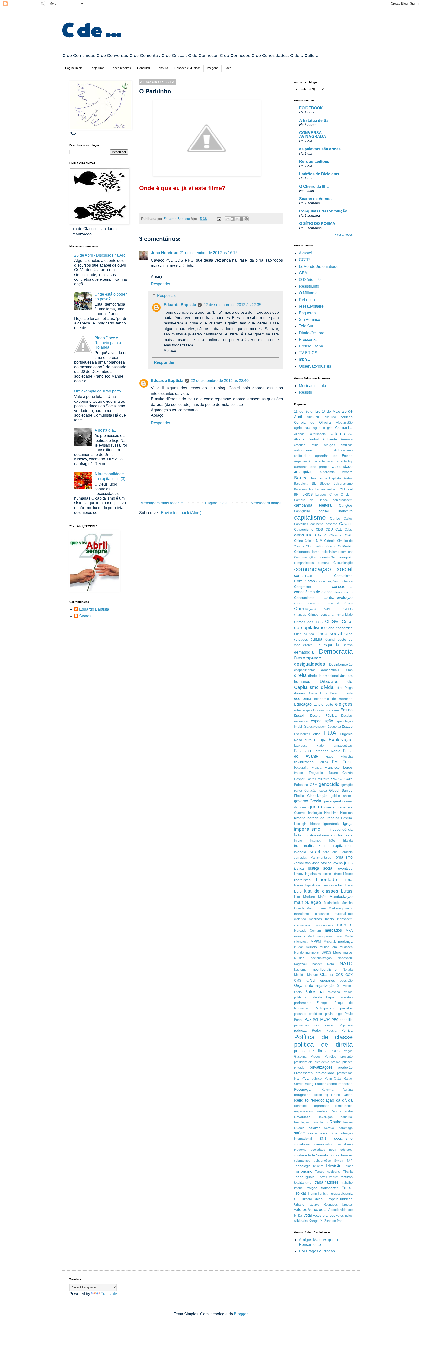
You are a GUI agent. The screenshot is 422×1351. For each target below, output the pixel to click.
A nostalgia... (106, 430)
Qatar (338, 1078)
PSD (305, 1078)
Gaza (337, 778)
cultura (316, 639)
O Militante (308, 293)
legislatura (313, 874)
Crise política (304, 634)
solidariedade (304, 1155)
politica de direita (323, 1044)
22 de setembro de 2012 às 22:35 (232, 305)
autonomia (327, 472)
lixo (340, 885)
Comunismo (343, 576)
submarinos (302, 1160)
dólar (339, 688)
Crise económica (339, 628)
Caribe (335, 518)
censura (302, 534)
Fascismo (302, 751)
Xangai (314, 1221)
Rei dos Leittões (314, 161)
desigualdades (309, 664)
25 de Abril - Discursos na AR (99, 255)
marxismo (301, 914)
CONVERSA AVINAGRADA (312, 135)
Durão (334, 693)
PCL (316, 1020)
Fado (320, 745)
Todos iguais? (305, 1177)
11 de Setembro (307, 411)
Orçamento (303, 985)
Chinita (309, 541)
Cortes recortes (121, 68)
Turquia (334, 1193)
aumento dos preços (311, 467)
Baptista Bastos (341, 478)
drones (299, 693)
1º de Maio (331, 411)
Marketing (336, 908)
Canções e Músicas (187, 68)
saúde (299, 1133)
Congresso (302, 587)
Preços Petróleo (324, 1056)
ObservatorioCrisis (315, 366)
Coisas (331, 546)
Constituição (343, 592)
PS (296, 1078)
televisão (333, 1166)
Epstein (300, 715)
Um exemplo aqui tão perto (97, 391)
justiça (299, 868)
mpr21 (304, 359)
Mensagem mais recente (161, 503)
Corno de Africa (339, 603)
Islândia (300, 852)
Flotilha (323, 762)
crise (331, 620)
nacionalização (321, 958)
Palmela (316, 997)
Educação (303, 704)
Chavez (335, 535)
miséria (299, 936)
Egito (329, 704)
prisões (347, 1062)
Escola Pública (323, 715)
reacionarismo (326, 1084)
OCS (339, 975)
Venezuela (317, 1209)
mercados (333, 930)
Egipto (318, 704)
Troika (347, 1188)
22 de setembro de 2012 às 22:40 (220, 381)
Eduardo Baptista (180, 305)
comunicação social (323, 569)
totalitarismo (302, 1182)
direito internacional (323, 676)
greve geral (332, 801)
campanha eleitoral (313, 505)
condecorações (327, 581)
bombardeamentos (322, 489)
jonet (335, 852)
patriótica (315, 1014)
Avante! (305, 253)
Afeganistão (344, 422)
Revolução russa (306, 1122)
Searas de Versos (315, 199)
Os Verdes (345, 986)
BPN (339, 489)
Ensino (346, 710)
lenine (327, 874)
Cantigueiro (302, 511)
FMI (335, 762)
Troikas (300, 1193)
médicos (315, 919)
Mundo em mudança (336, 947)
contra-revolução (338, 597)
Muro (337, 952)
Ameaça (347, 439)
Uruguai (347, 1204)
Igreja (348, 823)
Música (299, 958)
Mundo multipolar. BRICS (312, 952)
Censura (162, 68)
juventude (345, 868)
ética (316, 734)
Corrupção (305, 608)
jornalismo (344, 857)
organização (324, 986)
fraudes (299, 773)
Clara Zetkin (315, 546)
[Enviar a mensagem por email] (227, 218)
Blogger (240, 1314)
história (299, 818)
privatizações (321, 1067)
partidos (346, 1008)
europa (320, 740)
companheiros (304, 563)
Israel (314, 851)
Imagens (212, 68)
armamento (339, 461)
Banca (301, 477)
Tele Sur (306, 326)
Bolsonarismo (343, 483)
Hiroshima (331, 813)
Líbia (347, 879)
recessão (345, 1084)
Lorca (349, 885)
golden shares (342, 796)
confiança (346, 581)
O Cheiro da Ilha (314, 186)
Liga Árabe (312, 885)
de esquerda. (328, 645)
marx (349, 908)
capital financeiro (336, 511)
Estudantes (302, 734)
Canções (346, 505)
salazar (314, 1128)
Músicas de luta (312, 386)
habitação (315, 813)
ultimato (306, 1199)
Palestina (314, 991)
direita (300, 675)
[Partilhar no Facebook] (241, 218)
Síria (334, 1133)
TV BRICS (308, 353)
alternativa (342, 433)
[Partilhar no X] (236, 218)
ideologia (300, 824)
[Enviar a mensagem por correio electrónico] (218, 219)
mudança (345, 941)
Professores (303, 1073)
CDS (319, 529)
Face (228, 68)
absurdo (330, 417)
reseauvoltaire (311, 306)
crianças (300, 614)
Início (298, 840)
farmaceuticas (343, 745)
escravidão (301, 721)
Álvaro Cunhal (306, 439)
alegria (327, 428)
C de (333, 494)
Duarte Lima (317, 693)
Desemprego (307, 657)
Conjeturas (97, 68)
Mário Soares (316, 908)
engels (307, 710)
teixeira (318, 1166)
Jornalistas (302, 863)
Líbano (348, 874)
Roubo (335, 1122)
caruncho (316, 524)
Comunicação (343, 563)
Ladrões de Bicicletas (319, 174)
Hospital (347, 818)
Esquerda (307, 313)
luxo (297, 897)
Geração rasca (315, 790)
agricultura (302, 428)
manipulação (307, 902)
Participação (324, 1008)
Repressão (321, 1106)
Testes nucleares (327, 1171)
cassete (331, 524)
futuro (333, 773)
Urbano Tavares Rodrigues (316, 1204)
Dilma (349, 670)
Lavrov (299, 874)
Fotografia (301, 767)
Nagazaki (300, 964)
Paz (308, 1019)
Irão (332, 840)
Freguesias (317, 773)
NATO (346, 963)
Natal (331, 964)
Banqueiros (318, 478)
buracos (321, 494)
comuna (323, 563)
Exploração (341, 739)
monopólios (324, 936)
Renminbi (300, 1106)
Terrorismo (303, 1171)
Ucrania (347, 1193)
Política (347, 1030)
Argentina (300, 461)
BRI (296, 494)
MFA (349, 930)
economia (302, 698)
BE (314, 483)
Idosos (315, 824)
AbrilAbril (313, 417)
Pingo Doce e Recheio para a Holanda (108, 342)
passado (300, 1014)
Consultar (143, 68)
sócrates (346, 1149)
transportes (329, 1188)
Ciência (330, 541)
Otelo (298, 992)
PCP (325, 1019)
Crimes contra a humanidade (330, 614)
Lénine (337, 874)
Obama (326, 974)
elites (298, 710)
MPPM (316, 941)
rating (309, 1084)
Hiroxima (346, 813)
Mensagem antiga (266, 503)
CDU (329, 529)
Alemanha (344, 427)
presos (335, 1062)
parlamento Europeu (312, 1003)
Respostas (166, 295)
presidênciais (303, 1062)
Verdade (333, 1210)
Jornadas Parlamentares (312, 857)
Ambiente (329, 439)
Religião (301, 1100)
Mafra (322, 897)
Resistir (305, 392)
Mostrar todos (344, 234)
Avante (347, 472)
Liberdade (326, 879)
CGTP (304, 260)
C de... (347, 494)
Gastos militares (317, 779)
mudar (298, 947)
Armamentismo (319, 461)
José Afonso (321, 863)
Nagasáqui (345, 958)
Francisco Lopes (339, 767)
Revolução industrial (335, 1117)
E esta (347, 693)
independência (341, 829)
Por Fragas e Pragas (317, 1251)
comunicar (303, 575)
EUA (329, 732)
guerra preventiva (338, 807)
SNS (323, 1138)
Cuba (348, 634)
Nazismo (300, 969)
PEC (335, 1020)
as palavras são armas (320, 149)
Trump (312, 1193)
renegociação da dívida (331, 1100)
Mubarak (330, 941)
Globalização (317, 796)
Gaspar (299, 779)
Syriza (338, 1160)
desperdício (330, 670)
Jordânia (347, 852)
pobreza (300, 1030)
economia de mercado (333, 699)
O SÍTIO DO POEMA (317, 224)
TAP (350, 1160)
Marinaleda (331, 902)
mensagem (345, 919)
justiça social (321, 868)
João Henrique (164, 253)
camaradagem (343, 500)
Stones (85, 616)
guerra (315, 806)
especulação (322, 721)
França (316, 767)
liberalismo (302, 880)
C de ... (92, 29)
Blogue (325, 483)
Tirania (348, 1171)
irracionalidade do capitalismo (323, 846)
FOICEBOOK (311, 108)
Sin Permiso (309, 319)
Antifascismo (343, 450)
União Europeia (326, 1199)
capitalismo (310, 517)
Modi (310, 936)
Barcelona (301, 483)
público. (317, 1078)
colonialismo (330, 552)
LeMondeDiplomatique (318, 266)
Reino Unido (342, 1095)
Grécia (315, 801)
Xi (321, 1221)
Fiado (329, 756)
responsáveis (303, 1111)
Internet (315, 840)
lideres (298, 885)
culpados (301, 639)
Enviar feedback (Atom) (181, 513)
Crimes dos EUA (308, 622)
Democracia (336, 651)
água (317, 428)
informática (344, 835)
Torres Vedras (328, 1177)
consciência (342, 586)
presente (346, 1056)
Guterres (300, 813)
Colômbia (345, 546)
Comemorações (305, 557)
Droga (348, 688)
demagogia (304, 652)
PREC (335, 1051)
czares (308, 645)
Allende (299, 434)
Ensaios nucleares (326, 710)
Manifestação (341, 896)
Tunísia (323, 1193)
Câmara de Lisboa (311, 500)
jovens (338, 863)
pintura (348, 1025)
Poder (316, 1030)
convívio (314, 603)
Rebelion (307, 300)
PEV (338, 1025)
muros (348, 952)
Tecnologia (302, 1166)
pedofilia (346, 1020)
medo (329, 919)
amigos (329, 445)
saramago (346, 1128)
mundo (311, 947)
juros (348, 863)
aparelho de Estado (334, 456)
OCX (349, 975)
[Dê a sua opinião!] (232, 218)
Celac (349, 529)
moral (338, 936)
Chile (349, 535)
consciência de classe (313, 592)
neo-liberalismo (325, 969)
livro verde (329, 885)
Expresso (300, 745)
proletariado (325, 1073)
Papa (330, 997)
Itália (325, 852)
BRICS (307, 494)
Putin (328, 1078)
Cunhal (330, 639)
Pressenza (308, 339)
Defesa (348, 645)
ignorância (331, 824)
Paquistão (345, 997)
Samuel (329, 1128)
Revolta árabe (342, 1111)
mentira (345, 924)
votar (308, 1215)
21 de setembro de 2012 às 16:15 (209, 253)
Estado (347, 726)
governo (301, 801)
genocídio (329, 784)
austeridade (342, 466)
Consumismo (304, 598)
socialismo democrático (313, 1144)
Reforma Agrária (337, 1089)
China (298, 541)
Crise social (329, 633)
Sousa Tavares (341, 1155)
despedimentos (305, 670)
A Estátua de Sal (314, 120)
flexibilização (304, 762)
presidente (322, 1062)
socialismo (343, 1138)
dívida (327, 687)
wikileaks (301, 1221)
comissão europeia (336, 557)
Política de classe (323, 1037)
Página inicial (74, 68)
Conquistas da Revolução (323, 211)
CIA (319, 540)
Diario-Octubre (311, 333)
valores (300, 1209)
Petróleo (328, 1025)
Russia (348, 1122)
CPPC (348, 609)
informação (326, 835)
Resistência (344, 1106)
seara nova (317, 1133)
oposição (346, 980)
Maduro (309, 897)
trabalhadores (326, 1182)
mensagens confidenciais (313, 925)
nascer (317, 964)
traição (312, 1188)
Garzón (347, 773)
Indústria (309, 835)
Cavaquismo (303, 529)
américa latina (306, 445)
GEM (303, 273)
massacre (322, 914)
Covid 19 (330, 609)
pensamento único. (307, 1025)
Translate (109, 1294)
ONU (310, 980)
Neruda (348, 969)
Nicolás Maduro (306, 975)
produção (345, 1067)
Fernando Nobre (326, 751)
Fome (348, 762)
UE (296, 1199)
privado (299, 1067)
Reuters (321, 1111)
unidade (346, 1199)
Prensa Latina (311, 346)
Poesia (331, 1030)
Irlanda (348, 840)
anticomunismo (305, 450)
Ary (350, 461)
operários (327, 980)
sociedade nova (323, 1149)
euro (308, 740)
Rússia (299, 1128)
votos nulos (344, 1215)
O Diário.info (310, 280)
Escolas (347, 715)
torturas (347, 1177)
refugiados (302, 1095)
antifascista (302, 456)
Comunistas (304, 581)
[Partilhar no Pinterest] (246, 218)
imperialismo (307, 829)
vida (343, 1210)
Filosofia (347, 756)
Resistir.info (309, 286)
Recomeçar (303, 1089)
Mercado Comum (307, 930)
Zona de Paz (333, 1221)
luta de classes (321, 890)
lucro (298, 891)
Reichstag (321, 1095)
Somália (322, 1155)
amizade (347, 445)
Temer (348, 1166)
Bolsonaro (301, 489)
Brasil (348, 489)
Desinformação (341, 664)
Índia (298, 835)
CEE (338, 529)
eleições (344, 704)
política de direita (310, 1051)
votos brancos (324, 1215)
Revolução (302, 1117)
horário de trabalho (323, 818)
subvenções (322, 1160)
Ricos (324, 1122)
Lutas (347, 890)
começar (346, 552)
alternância (318, 434)
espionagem (318, 726)
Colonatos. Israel (307, 552)
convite (299, 603)
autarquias (303, 472)
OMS (297, 980)
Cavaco (346, 524)
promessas (345, 1073)
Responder (160, 284)
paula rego (333, 1014)
